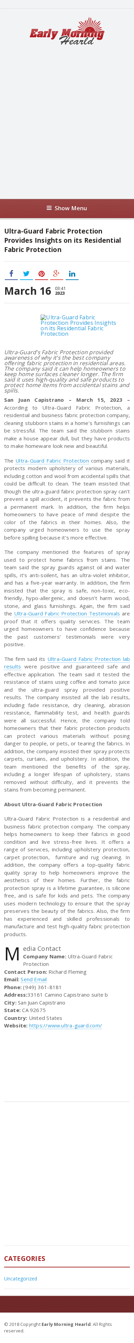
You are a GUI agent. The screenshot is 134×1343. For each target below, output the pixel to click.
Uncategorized (20, 1278)
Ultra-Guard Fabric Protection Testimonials (67, 613)
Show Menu (71, 208)
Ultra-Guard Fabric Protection (52, 460)
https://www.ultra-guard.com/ (65, 1025)
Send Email (34, 979)
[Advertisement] (67, 122)
